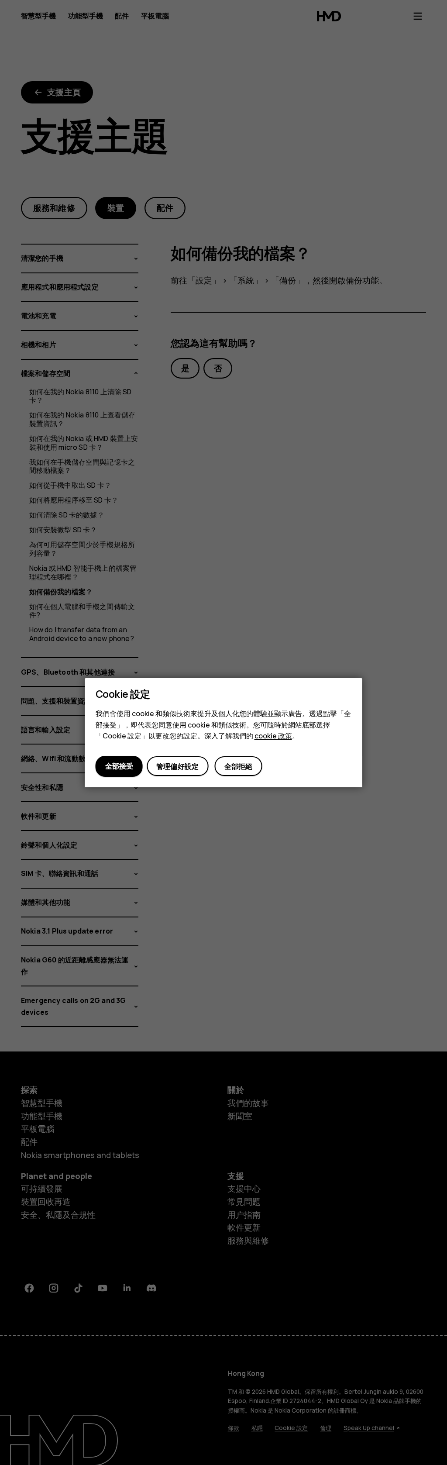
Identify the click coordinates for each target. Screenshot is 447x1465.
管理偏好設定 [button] (177, 766)
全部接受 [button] (119, 766)
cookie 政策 (273, 736)
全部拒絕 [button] (238, 766)
